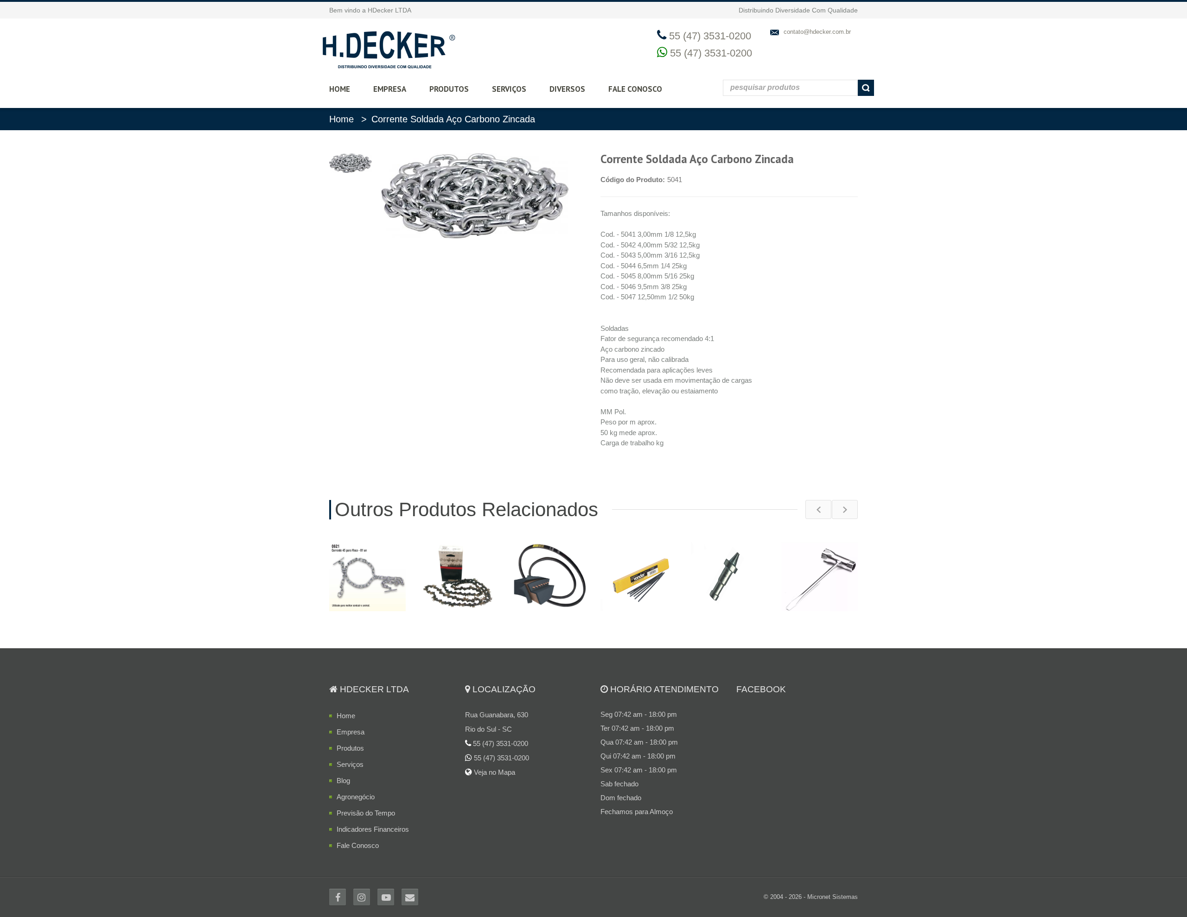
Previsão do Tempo (366, 813)
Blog (343, 780)
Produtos (350, 748)
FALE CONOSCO (635, 89)
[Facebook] (337, 897)
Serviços (350, 764)
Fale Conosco (358, 845)
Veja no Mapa (493, 772)
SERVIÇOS (509, 89)
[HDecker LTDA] (388, 48)
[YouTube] (385, 897)
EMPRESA (389, 89)
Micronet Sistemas (832, 896)
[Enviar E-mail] (410, 897)
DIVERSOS (567, 89)
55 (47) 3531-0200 (711, 53)
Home (341, 119)
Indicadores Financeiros (373, 829)
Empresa (350, 732)
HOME (339, 89)
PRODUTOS (449, 89)
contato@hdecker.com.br (817, 31)
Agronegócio (356, 797)
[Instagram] (361, 897)
